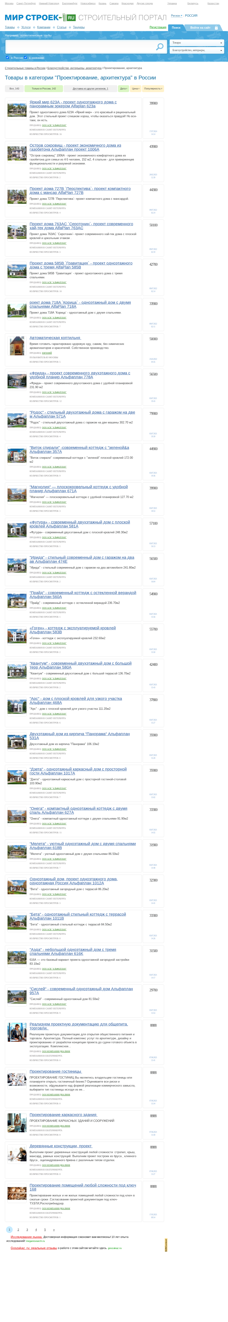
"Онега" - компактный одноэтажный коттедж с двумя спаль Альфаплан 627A (78, 810)
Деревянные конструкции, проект (61, 1146)
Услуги (26, 27)
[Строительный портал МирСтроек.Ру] (85, 21)
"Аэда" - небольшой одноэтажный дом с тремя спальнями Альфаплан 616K (73, 951)
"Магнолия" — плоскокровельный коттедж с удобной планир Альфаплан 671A (79, 489)
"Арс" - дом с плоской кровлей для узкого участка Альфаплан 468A (76, 700)
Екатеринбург (69, 3)
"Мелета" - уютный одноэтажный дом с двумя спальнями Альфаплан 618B (83, 846)
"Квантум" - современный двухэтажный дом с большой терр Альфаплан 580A (81, 665)
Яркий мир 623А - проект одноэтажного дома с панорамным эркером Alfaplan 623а (73, 104)
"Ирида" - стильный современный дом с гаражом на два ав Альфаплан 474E (82, 559)
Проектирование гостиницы (56, 1071)
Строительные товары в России (25, 68)
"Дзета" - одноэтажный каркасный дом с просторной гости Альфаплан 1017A (78, 771)
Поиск (176, 27)
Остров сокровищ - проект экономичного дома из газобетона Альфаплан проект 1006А (75, 147)
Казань (102, 3)
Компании (43, 27)
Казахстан (213, 3)
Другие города (145, 3)
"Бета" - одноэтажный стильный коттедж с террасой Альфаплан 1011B (78, 916)
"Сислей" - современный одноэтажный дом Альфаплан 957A (81, 991)
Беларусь (192, 3)
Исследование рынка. (27, 1237)
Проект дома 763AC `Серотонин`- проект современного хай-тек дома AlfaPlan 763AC (81, 226)
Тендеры (79, 27)
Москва (9, 3)
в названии (36, 57)
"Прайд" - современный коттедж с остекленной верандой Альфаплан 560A (83, 595)
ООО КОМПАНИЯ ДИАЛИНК (56, 1051)
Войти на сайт (200, 27)
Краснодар (128, 3)
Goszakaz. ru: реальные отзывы (34, 1248)
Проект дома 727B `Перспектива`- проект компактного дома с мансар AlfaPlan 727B (80, 190)
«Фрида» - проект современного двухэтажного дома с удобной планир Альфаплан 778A (80, 375)
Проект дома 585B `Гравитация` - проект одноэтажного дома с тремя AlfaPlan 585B (81, 265)
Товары (10, 27)
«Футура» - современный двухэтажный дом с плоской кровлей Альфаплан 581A (80, 524)
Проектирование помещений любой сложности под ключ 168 (83, 1187)
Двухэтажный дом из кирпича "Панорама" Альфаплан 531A (80, 736)
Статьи (61, 27)
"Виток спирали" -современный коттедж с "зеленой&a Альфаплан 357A (79, 449)
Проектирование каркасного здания (64, 1115)
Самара (114, 3)
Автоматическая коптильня (55, 338)
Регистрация (158, 27)
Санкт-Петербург (26, 3)
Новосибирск (88, 3)
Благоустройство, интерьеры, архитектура (74, 68)
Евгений (47, 353)
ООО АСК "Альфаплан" (54, 125)
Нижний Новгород (49, 3)
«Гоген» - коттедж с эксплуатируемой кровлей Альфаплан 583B (73, 630)
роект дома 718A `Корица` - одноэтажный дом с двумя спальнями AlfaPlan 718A (80, 304)
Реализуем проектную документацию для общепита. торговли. (79, 1026)
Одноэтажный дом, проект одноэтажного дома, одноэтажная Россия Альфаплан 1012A (74, 881)
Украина (172, 3)
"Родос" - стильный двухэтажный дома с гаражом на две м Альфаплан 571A (82, 414)
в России (17, 57)
